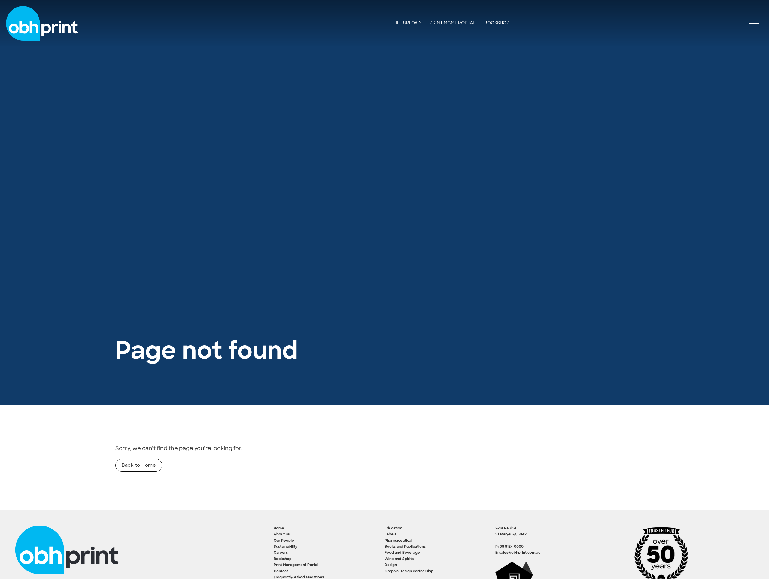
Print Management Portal (296, 565)
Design (390, 565)
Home (279, 528)
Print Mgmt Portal (452, 23)
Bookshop (283, 559)
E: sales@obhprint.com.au (517, 553)
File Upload (407, 23)
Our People (284, 541)
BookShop (496, 23)
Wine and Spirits (399, 559)
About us (282, 534)
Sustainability (285, 547)
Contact (281, 571)
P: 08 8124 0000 (509, 547)
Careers (281, 553)
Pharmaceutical (398, 541)
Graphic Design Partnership (408, 571)
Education (393, 528)
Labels (390, 534)
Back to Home (139, 465)
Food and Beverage (402, 553)
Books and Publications (405, 547)
